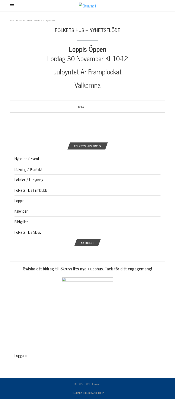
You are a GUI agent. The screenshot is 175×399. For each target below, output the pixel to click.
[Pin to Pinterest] (94, 106)
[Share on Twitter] (90, 106)
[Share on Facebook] (86, 106)
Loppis (19, 200)
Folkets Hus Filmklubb (31, 190)
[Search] (163, 6)
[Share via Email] (98, 106)
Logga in (21, 355)
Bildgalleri (21, 221)
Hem (12, 20)
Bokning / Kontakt (28, 169)
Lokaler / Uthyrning (29, 179)
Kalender (21, 211)
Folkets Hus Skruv (24, 20)
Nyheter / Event (27, 158)
